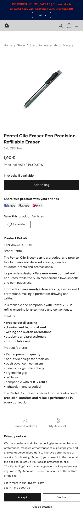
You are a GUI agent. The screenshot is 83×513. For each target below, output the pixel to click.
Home (8, 45)
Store (21, 45)
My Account (57, 426)
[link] (42, 505)
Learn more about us (17, 487)
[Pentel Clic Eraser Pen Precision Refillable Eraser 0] (41, 89)
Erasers (68, 45)
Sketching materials (44, 45)
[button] (41, 15)
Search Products (25, 426)
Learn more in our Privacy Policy (24, 482)
